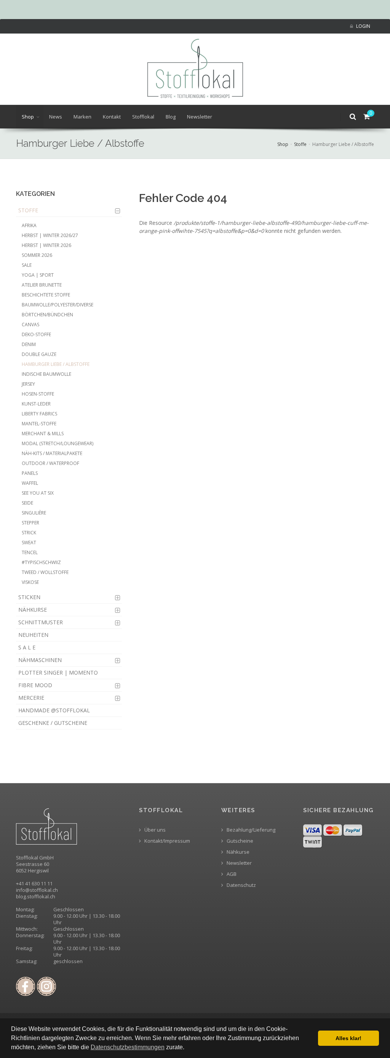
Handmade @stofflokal (54, 710)
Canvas (30, 324)
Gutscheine (239, 841)
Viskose (30, 582)
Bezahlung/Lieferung (250, 830)
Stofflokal (143, 116)
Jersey (28, 384)
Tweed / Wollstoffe (45, 572)
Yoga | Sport (38, 275)
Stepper (30, 522)
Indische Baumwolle (46, 374)
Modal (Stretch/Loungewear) (57, 443)
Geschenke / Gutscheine (52, 722)
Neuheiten (33, 634)
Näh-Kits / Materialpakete (52, 453)
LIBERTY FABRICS (39, 413)
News (55, 116)
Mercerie (31, 697)
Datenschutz (240, 885)
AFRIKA (29, 225)
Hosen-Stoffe (38, 394)
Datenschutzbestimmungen (128, 1047)
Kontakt (112, 116)
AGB (231, 874)
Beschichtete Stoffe (46, 295)
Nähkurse (32, 609)
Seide (27, 503)
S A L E (26, 647)
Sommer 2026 (37, 255)
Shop (28, 116)
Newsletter (199, 116)
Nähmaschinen (40, 660)
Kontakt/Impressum (166, 841)
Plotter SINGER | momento (58, 672)
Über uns (154, 830)
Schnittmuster (40, 622)
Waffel (30, 483)
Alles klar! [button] (348, 1038)
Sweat (29, 542)
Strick (29, 532)
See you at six (38, 493)
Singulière (34, 513)
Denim (29, 344)
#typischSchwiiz (41, 562)
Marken (82, 116)
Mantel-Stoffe (39, 423)
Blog (171, 116)
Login (362, 26)
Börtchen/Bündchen (47, 314)
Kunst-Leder (36, 404)
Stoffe (300, 144)
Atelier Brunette (42, 285)
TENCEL (30, 552)
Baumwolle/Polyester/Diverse (57, 304)
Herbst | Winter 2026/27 (50, 235)
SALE (27, 265)
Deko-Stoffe (36, 334)
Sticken (29, 597)
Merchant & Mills (43, 433)
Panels (30, 473)
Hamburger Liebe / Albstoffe (56, 364)
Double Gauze (39, 354)
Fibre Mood (35, 685)
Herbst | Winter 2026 (46, 245)
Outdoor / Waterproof (50, 463)
